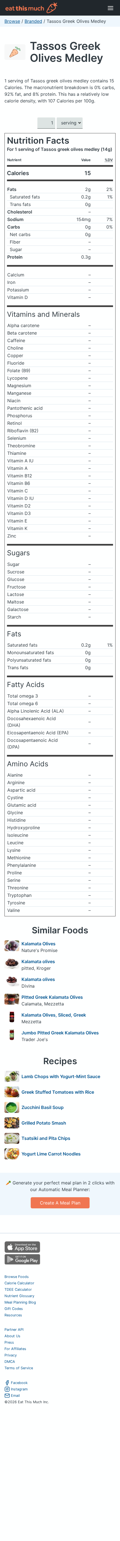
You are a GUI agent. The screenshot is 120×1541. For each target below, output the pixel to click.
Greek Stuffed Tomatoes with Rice (57, 1092)
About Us (12, 1336)
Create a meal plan (60, 1203)
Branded (33, 21)
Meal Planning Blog (20, 1302)
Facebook (19, 1383)
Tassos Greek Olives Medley (66, 51)
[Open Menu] (110, 8)
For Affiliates (15, 1349)
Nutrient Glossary (19, 1296)
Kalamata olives (38, 961)
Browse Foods (16, 1277)
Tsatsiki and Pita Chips (45, 1138)
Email (15, 1395)
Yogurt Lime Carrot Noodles (51, 1154)
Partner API (13, 1329)
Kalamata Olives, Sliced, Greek (53, 1015)
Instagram (19, 1389)
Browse (12, 21)
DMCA (9, 1362)
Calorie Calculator (19, 1283)
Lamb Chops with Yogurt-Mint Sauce (60, 1076)
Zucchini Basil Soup (42, 1107)
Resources (13, 1315)
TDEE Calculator (18, 1289)
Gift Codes (13, 1309)
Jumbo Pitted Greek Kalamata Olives (60, 1032)
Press (9, 1342)
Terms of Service (18, 1368)
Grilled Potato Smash (43, 1123)
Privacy (10, 1355)
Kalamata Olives (38, 943)
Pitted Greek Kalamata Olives (52, 997)
